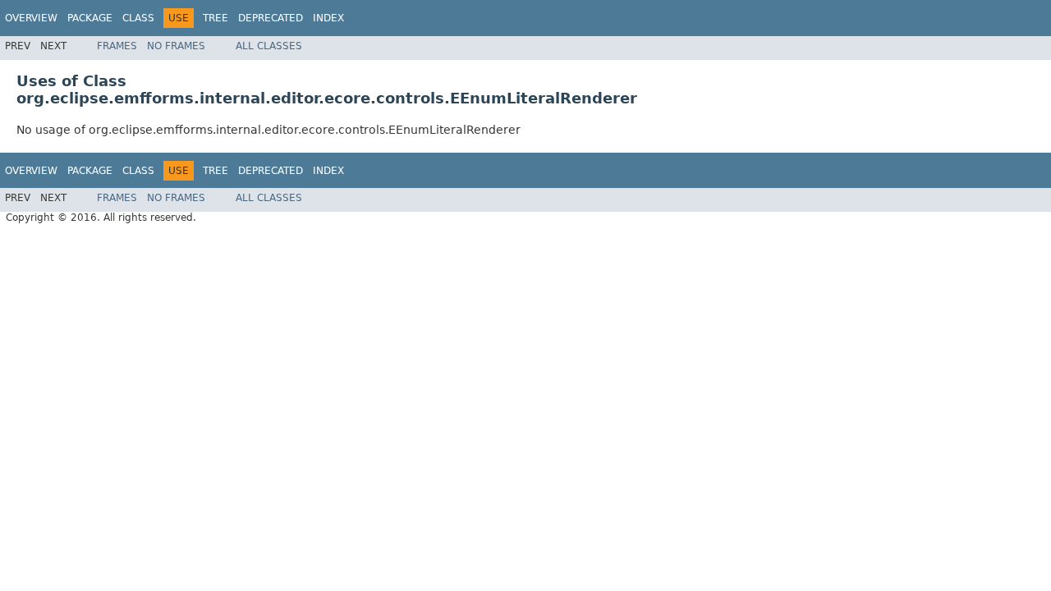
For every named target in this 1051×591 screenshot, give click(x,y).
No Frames (176, 46)
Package (89, 18)
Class (138, 18)
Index (328, 18)
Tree (215, 18)
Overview (31, 18)
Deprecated (270, 18)
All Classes (269, 46)
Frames (117, 46)
